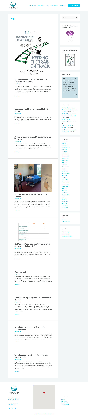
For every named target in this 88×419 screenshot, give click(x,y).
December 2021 (65, 166)
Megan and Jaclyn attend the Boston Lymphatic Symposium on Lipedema (69, 109)
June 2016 (64, 197)
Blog (15, 83)
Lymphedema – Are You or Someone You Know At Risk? (31, 356)
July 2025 (64, 143)
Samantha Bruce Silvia (67, 236)
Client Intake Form (65, 404)
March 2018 (64, 192)
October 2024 (65, 145)
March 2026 (64, 141)
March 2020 (64, 177)
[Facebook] (9, 408)
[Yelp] (12, 408)
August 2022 (65, 160)
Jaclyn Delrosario (66, 234)
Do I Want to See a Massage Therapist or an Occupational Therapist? (32, 245)
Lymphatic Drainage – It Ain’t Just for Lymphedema (29, 328)
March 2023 (64, 151)
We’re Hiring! (20, 272)
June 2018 (64, 188)
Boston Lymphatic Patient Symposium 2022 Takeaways (32, 138)
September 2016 (65, 194)
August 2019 (65, 179)
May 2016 (64, 199)
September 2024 (65, 147)
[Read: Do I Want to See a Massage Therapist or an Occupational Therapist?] (33, 232)
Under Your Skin (65, 221)
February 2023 (65, 154)
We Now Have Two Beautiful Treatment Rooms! (30, 195)
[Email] (15, 408)
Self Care (64, 219)
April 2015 (64, 203)
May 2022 (64, 164)
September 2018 (65, 186)
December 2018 (65, 182)
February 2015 (65, 205)
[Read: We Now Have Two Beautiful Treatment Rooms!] (33, 177)
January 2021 (65, 171)
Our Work (63, 399)
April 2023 (64, 149)
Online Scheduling (65, 403)
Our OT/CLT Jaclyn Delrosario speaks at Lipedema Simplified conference (69, 115)
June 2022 (64, 162)
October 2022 (65, 158)
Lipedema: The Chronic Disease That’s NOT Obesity (32, 110)
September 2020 (65, 173)
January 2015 (65, 207)
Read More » (17, 96)
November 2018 (65, 184)
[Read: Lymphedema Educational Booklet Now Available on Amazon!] (33, 52)
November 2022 (65, 156)
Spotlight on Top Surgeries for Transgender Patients (32, 298)
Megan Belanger (66, 232)
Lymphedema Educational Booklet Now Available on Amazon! (30, 80)
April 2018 (64, 190)
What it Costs (64, 401)
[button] (35, 5)
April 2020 (64, 175)
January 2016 (65, 201)
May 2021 (64, 169)
